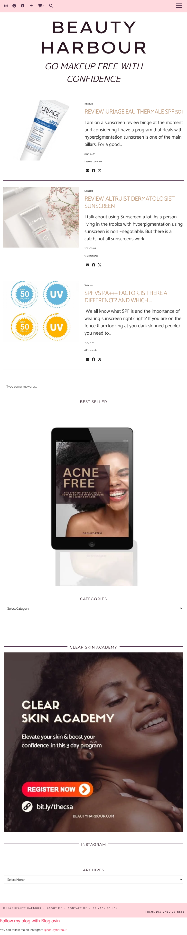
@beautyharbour (55, 930)
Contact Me (77, 908)
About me (54, 908)
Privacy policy (105, 908)
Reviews (88, 104)
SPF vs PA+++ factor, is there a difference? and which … (125, 297)
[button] (180, 6)
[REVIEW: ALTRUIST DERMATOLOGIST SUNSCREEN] (41, 217)
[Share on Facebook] (94, 170)
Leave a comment (93, 161)
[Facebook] (23, 6)
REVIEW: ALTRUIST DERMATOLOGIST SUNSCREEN (129, 202)
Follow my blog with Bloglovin (30, 921)
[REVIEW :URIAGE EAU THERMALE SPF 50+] (41, 130)
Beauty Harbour (93, 37)
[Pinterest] (14, 6)
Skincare (88, 191)
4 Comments (90, 350)
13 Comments (91, 256)
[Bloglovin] (31, 6)
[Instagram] (6, 6)
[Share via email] (87, 170)
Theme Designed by (164, 912)
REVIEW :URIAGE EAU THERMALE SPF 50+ (134, 112)
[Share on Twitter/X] (100, 170)
